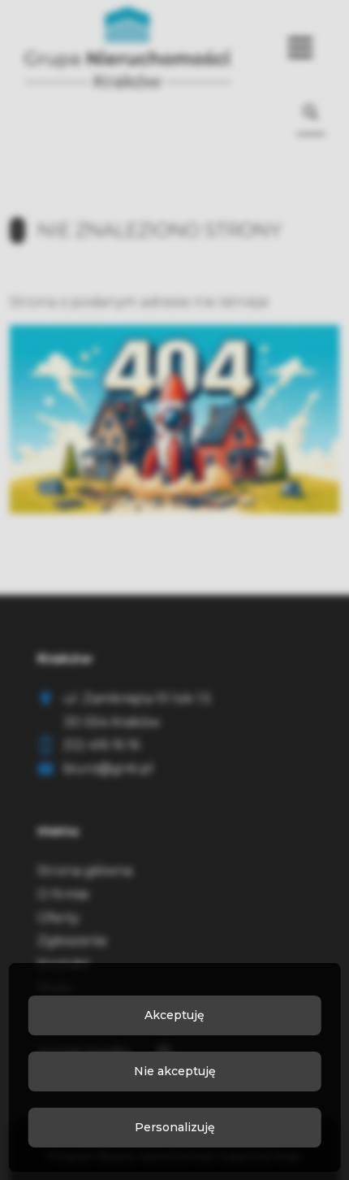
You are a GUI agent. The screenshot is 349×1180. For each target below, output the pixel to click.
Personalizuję (175, 1127)
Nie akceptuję (175, 1071)
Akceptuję (174, 1015)
